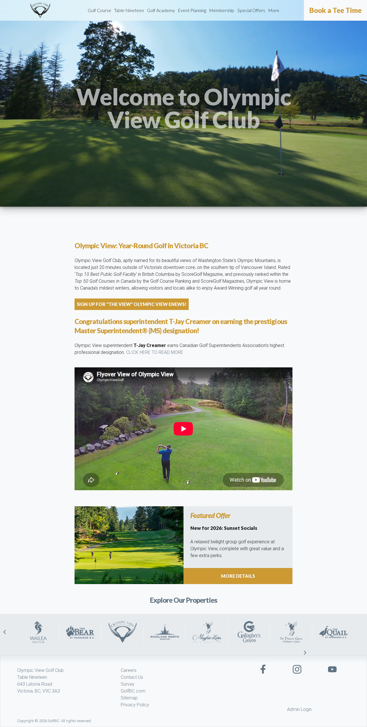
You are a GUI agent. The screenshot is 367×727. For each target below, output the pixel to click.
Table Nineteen (129, 10)
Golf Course (99, 10)
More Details (238, 576)
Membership (221, 10)
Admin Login (299, 709)
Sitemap (129, 698)
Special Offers (251, 10)
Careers (128, 670)
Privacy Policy (135, 704)
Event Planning (192, 10)
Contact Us (132, 677)
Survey (127, 684)
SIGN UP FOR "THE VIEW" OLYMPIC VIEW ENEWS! (131, 304)
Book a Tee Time (335, 10)
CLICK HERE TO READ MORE (154, 352)
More (273, 10)
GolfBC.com (133, 691)
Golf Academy (161, 10)
